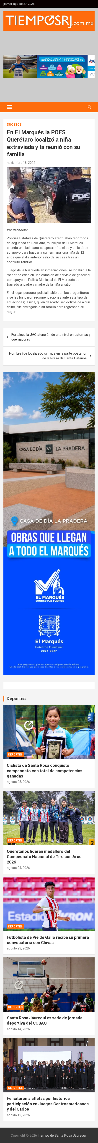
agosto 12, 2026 (18, 1115)
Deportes (15, 754)
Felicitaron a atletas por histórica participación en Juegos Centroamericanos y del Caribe (48, 1103)
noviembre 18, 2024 (21, 162)
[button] (49, 66)
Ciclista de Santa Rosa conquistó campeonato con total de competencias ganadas (44, 770)
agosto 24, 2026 (18, 868)
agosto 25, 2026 (18, 782)
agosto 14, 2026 (18, 1029)
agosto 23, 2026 (18, 948)
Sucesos (14, 124)
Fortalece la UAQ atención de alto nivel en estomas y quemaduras (50, 337)
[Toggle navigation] (9, 107)
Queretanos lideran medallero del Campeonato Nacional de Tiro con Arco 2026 (44, 856)
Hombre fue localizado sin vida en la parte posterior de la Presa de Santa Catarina (48, 355)
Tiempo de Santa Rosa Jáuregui (62, 1135)
